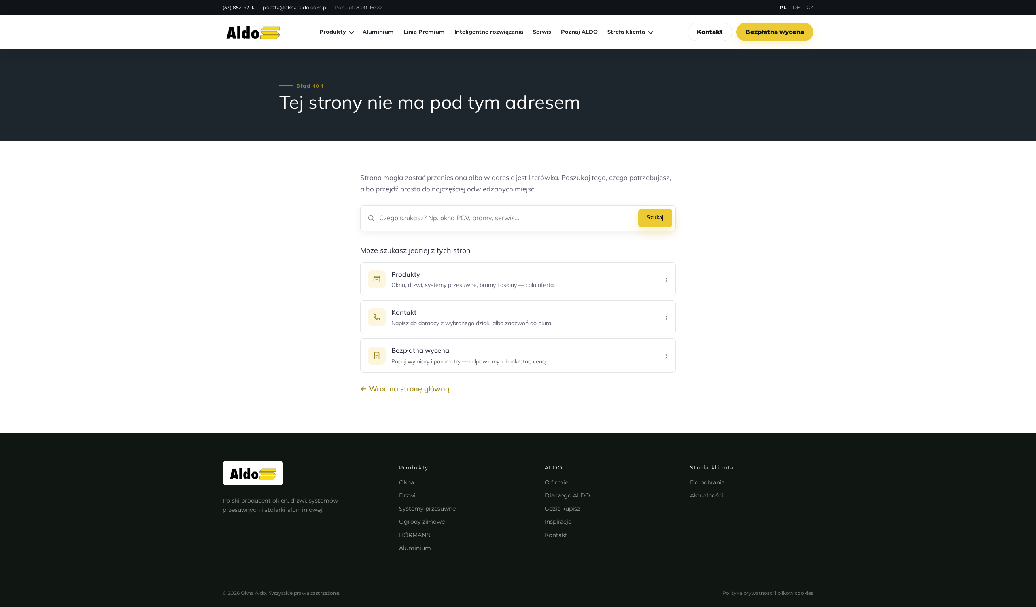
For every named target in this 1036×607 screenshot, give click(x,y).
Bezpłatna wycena (774, 32)
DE (796, 7)
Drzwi (407, 495)
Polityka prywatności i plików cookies (767, 593)
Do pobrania (707, 482)
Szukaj (655, 217)
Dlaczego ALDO (567, 495)
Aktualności (706, 495)
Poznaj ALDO (579, 31)
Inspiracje (558, 521)
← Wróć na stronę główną (405, 388)
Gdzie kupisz (562, 508)
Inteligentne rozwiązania (488, 31)
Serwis (542, 31)
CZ (810, 7)
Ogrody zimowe (422, 521)
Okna (406, 482)
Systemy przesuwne (427, 508)
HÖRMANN (415, 535)
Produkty (332, 31)
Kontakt (710, 32)
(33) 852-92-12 (239, 7)
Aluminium (378, 31)
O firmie (556, 482)
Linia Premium (424, 31)
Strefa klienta (626, 31)
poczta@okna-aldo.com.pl (295, 7)
